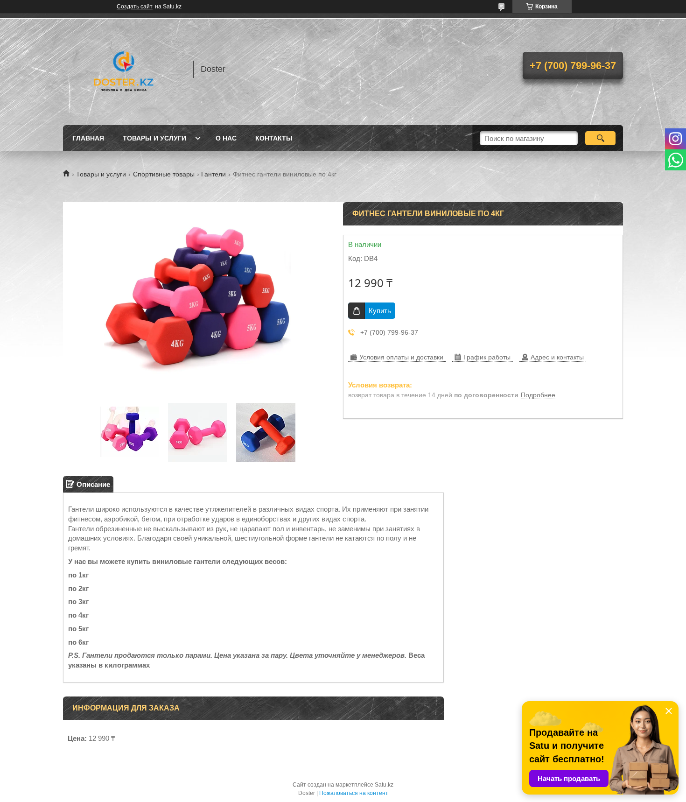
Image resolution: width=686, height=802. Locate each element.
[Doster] (123, 69)
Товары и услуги (154, 138)
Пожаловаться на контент (353, 793)
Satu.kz (384, 784)
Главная (88, 138)
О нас (226, 138)
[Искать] (600, 138)
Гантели (213, 174)
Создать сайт (135, 6)
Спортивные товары (164, 174)
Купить (380, 311)
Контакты (274, 138)
